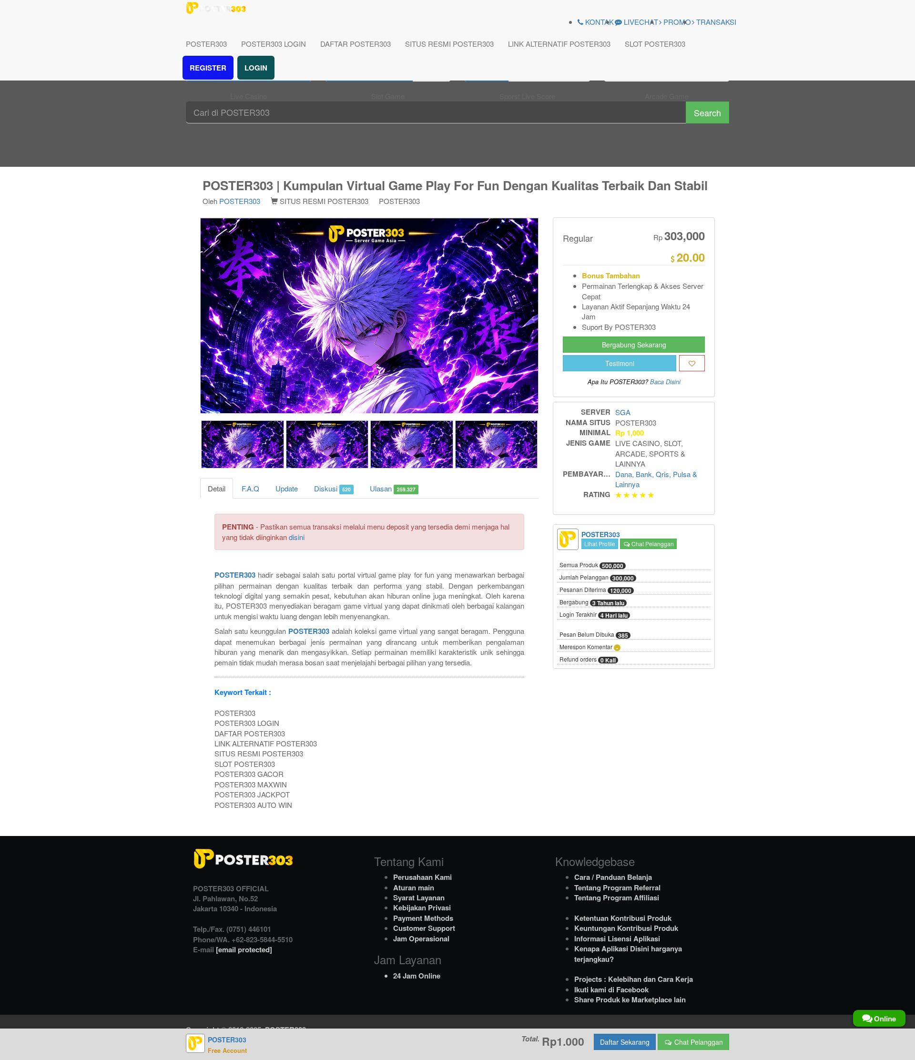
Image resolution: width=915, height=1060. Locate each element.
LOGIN (255, 67)
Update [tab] (286, 488)
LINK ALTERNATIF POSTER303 (559, 44)
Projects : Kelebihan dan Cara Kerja (633, 979)
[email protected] (244, 949)
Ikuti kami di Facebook (611, 989)
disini (297, 537)
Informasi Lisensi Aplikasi (617, 938)
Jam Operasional (421, 938)
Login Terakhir (593, 615)
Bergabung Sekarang (634, 345)
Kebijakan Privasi (422, 907)
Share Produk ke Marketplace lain (630, 999)
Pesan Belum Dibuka (593, 635)
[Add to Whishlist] (692, 364)
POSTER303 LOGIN (273, 44)
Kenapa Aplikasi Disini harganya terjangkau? (628, 953)
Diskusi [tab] (332, 488)
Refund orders (587, 660)
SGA (622, 413)
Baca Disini (665, 382)
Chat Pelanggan (652, 544)
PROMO (676, 22)
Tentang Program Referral (617, 887)
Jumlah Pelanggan (596, 578)
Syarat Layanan (419, 897)
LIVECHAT (640, 22)
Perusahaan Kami (422, 877)
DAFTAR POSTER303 (355, 44)
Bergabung (591, 603)
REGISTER (208, 67)
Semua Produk (591, 566)
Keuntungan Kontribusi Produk (626, 928)
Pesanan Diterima (595, 590)
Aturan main (413, 887)
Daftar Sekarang (625, 1042)
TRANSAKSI (715, 22)
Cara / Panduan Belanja (613, 877)
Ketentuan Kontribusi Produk (622, 918)
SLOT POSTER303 (655, 44)
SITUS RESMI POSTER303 (449, 44)
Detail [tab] (216, 488)
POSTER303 (206, 44)
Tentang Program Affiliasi (616, 897)
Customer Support (424, 928)
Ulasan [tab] (392, 488)
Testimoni (619, 363)
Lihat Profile (599, 544)
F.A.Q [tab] (250, 488)
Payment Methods (423, 918)
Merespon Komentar (588, 647)
